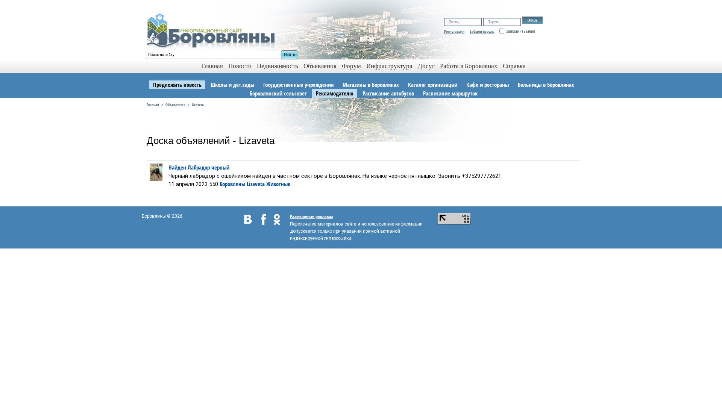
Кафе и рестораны (487, 84)
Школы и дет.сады (232, 84)
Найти (289, 55)
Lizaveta (198, 104)
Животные (278, 184)
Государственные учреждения (298, 84)
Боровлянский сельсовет (278, 93)
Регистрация (454, 31)
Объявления (320, 66)
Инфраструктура (389, 66)
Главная (153, 104)
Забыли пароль (482, 31)
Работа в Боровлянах (469, 66)
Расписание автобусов (388, 93)
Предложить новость (177, 84)
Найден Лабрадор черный (198, 167)
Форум (351, 66)
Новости (240, 66)
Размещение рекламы (311, 216)
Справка (514, 66)
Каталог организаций (432, 84)
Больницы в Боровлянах (546, 84)
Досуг (426, 66)
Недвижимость (277, 66)
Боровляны (232, 184)
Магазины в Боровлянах (371, 84)
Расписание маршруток (450, 93)
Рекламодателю (334, 93)
